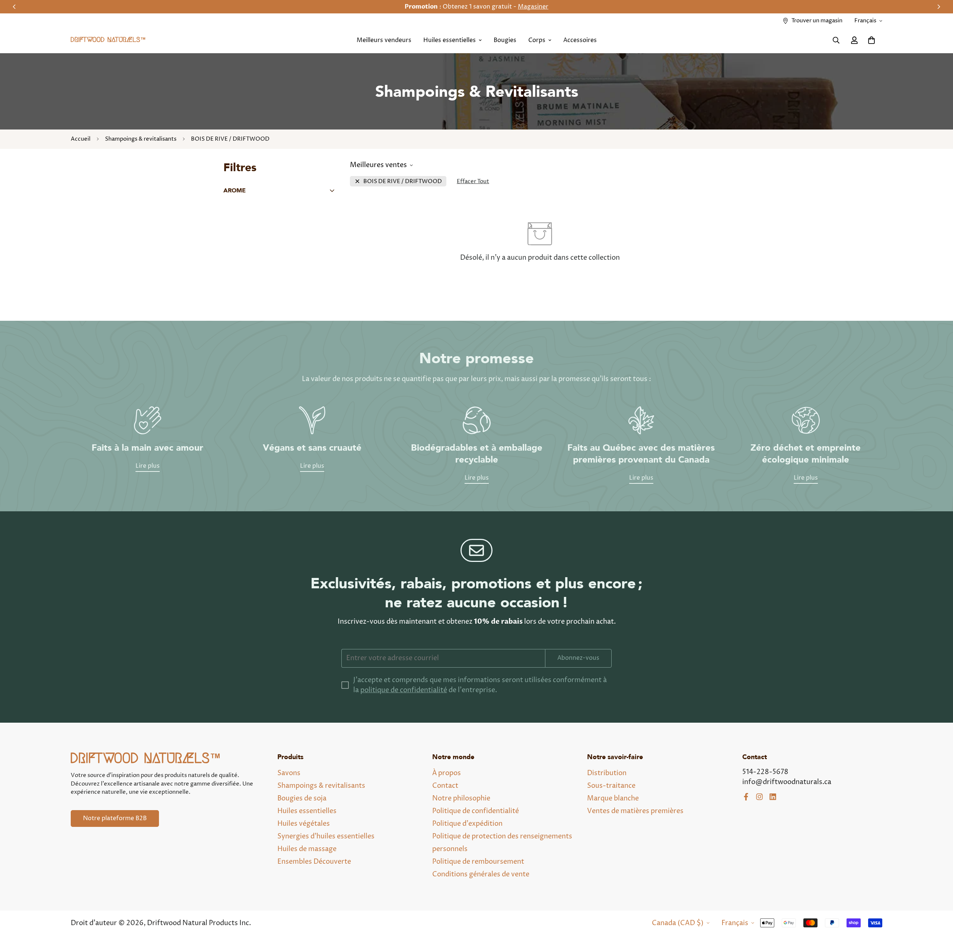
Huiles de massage (307, 849)
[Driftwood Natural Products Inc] (108, 40)
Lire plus (148, 466)
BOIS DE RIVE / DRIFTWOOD (402, 181)
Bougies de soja (301, 798)
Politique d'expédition (467, 823)
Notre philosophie (461, 798)
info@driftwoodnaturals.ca (786, 782)
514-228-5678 (765, 772)
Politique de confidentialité (475, 811)
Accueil (80, 139)
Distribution (607, 773)
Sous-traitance (611, 785)
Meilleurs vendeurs (384, 40)
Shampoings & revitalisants (140, 139)
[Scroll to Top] (938, 899)
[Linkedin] (773, 796)
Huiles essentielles (449, 40)
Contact (445, 785)
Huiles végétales (303, 823)
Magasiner (533, 7)
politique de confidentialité (403, 690)
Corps (536, 40)
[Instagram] (759, 796)
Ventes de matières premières (635, 811)
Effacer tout (473, 181)
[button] (871, 40)
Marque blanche (613, 798)
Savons (288, 773)
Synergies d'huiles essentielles (325, 836)
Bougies (505, 40)
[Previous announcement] (14, 6)
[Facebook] (746, 796)
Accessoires (580, 40)
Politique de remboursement (478, 861)
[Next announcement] (939, 6)
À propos (446, 773)
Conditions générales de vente (480, 874)
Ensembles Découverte (314, 861)
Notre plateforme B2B (115, 818)
